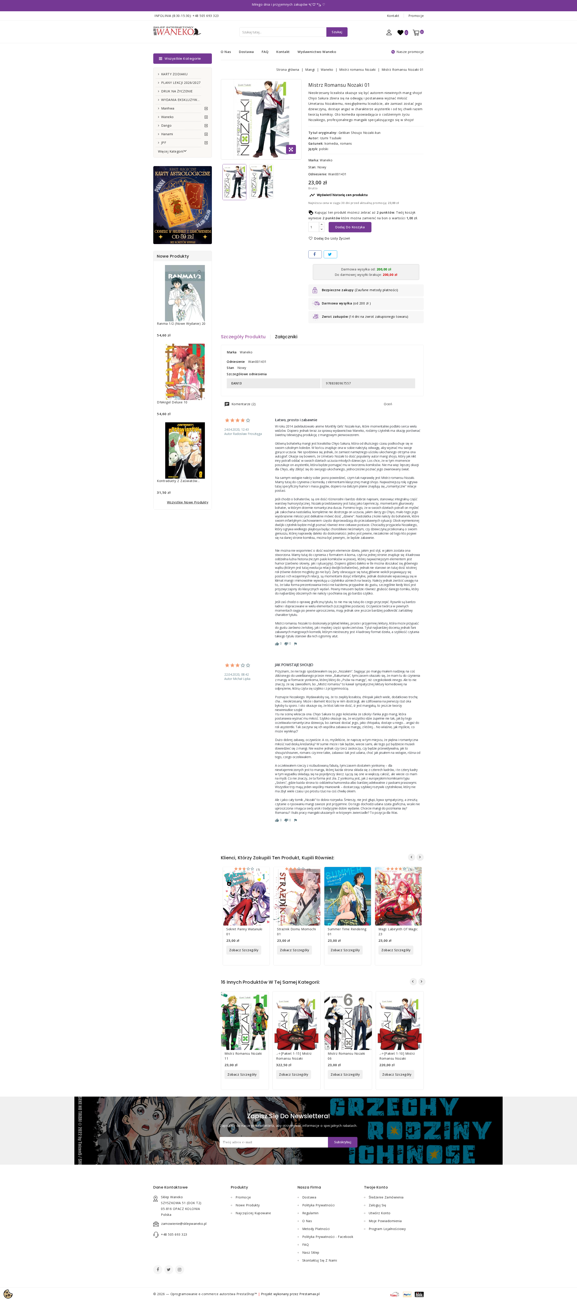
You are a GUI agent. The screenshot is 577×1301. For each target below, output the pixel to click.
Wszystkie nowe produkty (187, 502)
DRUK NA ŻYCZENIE (177, 91)
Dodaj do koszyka (350, 227)
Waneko (167, 117)
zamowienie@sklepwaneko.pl (184, 1223)
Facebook (158, 1270)
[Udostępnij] (315, 254)
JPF (163, 142)
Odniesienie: (317, 174)
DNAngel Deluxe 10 (172, 402)
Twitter (169, 1270)
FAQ (265, 51)
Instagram (180, 1270)
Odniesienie (236, 361)
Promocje (416, 16)
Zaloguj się (377, 1205)
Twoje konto (376, 1187)
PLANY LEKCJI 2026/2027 (181, 82)
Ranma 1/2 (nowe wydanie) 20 (181, 323)
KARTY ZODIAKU (174, 74)
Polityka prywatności (318, 1205)
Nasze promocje (410, 51)
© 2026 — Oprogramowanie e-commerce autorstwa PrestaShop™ (205, 1294)
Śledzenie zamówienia (386, 1197)
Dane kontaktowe (170, 1187)
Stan (230, 368)
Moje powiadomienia (385, 1221)
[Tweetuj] (330, 254)
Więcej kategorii (170, 151)
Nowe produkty (248, 1205)
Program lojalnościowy (387, 1229)
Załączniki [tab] (286, 337)
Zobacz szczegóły (243, 950)
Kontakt (393, 16)
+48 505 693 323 (205, 16)
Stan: (312, 167)
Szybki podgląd (263, 873)
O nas (226, 51)
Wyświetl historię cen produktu (338, 195)
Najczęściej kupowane (253, 1213)
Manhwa (167, 108)
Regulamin (310, 1213)
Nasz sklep (310, 1252)
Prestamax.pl (309, 1294)
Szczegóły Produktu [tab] (243, 337)
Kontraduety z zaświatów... (178, 481)
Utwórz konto (380, 1213)
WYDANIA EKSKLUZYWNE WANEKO (181, 100)
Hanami (167, 134)
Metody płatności (316, 1229)
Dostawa (246, 51)
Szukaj (337, 32)
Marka (232, 352)
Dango (166, 125)
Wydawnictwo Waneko (317, 51)
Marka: (313, 160)
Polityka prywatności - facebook (327, 1237)
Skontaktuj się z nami (319, 1260)
